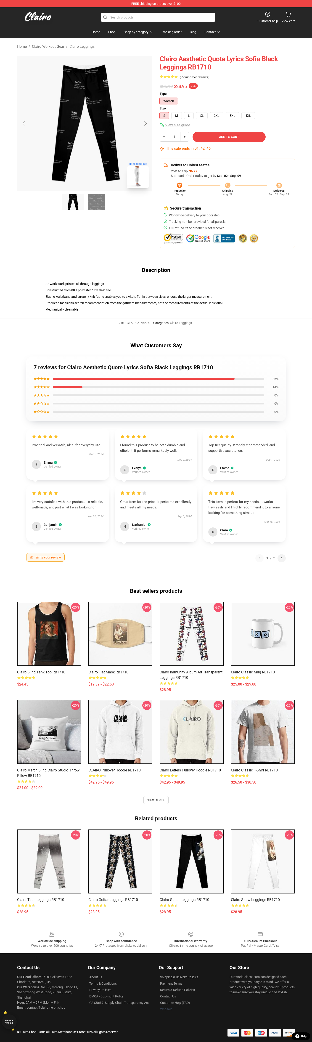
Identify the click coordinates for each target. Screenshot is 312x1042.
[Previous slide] (24, 123)
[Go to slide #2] (97, 202)
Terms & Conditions (103, 983)
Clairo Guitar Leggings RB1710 (113, 900)
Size (163, 108)
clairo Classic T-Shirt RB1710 (254, 770)
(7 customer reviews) (194, 77)
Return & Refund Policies (177, 990)
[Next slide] (145, 123)
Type (163, 94)
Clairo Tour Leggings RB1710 (40, 900)
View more (156, 800)
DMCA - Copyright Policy (106, 996)
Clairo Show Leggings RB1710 (255, 900)
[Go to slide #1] (73, 202)
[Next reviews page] (282, 558)
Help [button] (304, 1036)
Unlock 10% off (9, 1021)
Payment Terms (171, 983)
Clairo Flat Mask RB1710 (108, 672)
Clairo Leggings (82, 46)
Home (22, 46)
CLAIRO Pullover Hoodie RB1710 (114, 770)
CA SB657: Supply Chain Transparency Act (119, 1003)
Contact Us (168, 996)
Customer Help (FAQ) (175, 1003)
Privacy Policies (100, 990)
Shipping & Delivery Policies (179, 977)
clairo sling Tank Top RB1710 (41, 672)
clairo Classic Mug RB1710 (253, 672)
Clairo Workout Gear (48, 46)
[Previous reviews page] (259, 558)
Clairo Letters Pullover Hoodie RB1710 (190, 770)
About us (95, 977)
